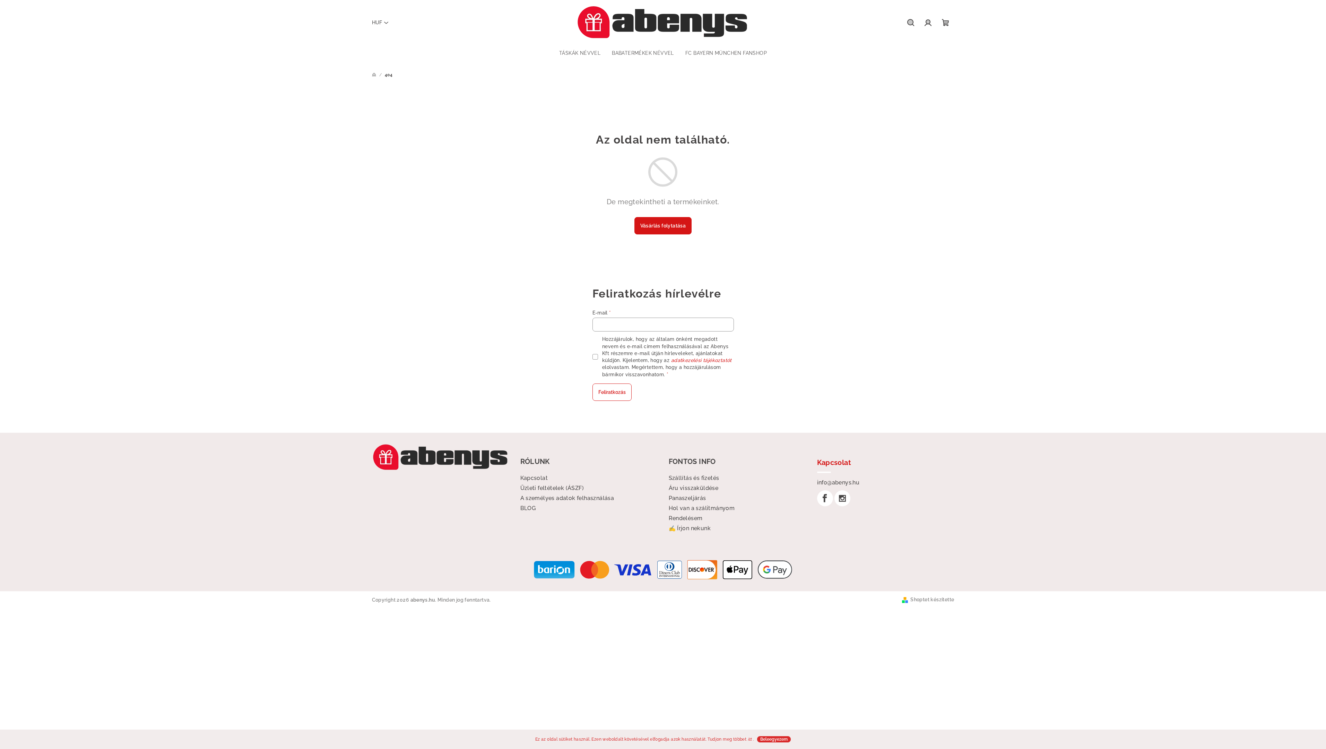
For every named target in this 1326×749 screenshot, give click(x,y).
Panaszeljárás (687, 498)
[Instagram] (842, 498)
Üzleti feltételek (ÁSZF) (552, 488)
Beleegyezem (774, 739)
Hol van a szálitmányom (702, 508)
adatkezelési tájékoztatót (701, 360)
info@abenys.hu (838, 482)
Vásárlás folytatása (663, 226)
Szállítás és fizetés (694, 478)
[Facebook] (825, 498)
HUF (377, 22)
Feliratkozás (612, 392)
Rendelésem (686, 518)
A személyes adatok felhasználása (567, 498)
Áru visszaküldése (694, 488)
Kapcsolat (534, 478)
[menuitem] (580, 53)
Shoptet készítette (932, 599)
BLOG (528, 508)
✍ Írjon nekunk (690, 528)
